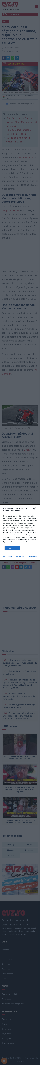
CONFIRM (12, 548)
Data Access (20, 556)
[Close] (36, 509)
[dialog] (20, 532)
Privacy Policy (32, 556)
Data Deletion (7, 556)
